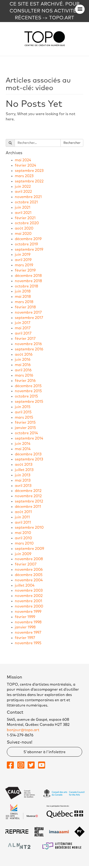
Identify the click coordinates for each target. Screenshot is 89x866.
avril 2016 (23, 370)
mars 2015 (24, 417)
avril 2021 (23, 213)
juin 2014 (22, 444)
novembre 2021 (28, 197)
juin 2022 (23, 186)
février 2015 (25, 422)
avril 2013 (23, 486)
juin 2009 (23, 554)
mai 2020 (23, 234)
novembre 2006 (29, 569)
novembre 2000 (29, 606)
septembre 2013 (29, 459)
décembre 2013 (28, 454)
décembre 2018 (28, 276)
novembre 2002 (29, 596)
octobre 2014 (26, 433)
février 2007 (26, 564)
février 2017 (25, 339)
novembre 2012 (28, 496)
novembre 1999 (28, 611)
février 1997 (25, 638)
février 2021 (25, 218)
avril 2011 (23, 522)
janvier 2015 (25, 428)
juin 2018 (23, 291)
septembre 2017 (29, 318)
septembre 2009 (29, 549)
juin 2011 (22, 517)
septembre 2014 (29, 438)
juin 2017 (22, 323)
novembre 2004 (29, 580)
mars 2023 (24, 176)
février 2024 (25, 165)
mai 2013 (23, 480)
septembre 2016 (29, 349)
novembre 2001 (28, 601)
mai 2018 (23, 296)
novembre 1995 (28, 643)
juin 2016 (22, 359)
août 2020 (24, 228)
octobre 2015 (26, 396)
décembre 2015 (28, 386)
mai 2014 (23, 449)
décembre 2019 (28, 239)
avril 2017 (23, 333)
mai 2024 (23, 160)
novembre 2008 (29, 559)
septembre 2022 (29, 181)
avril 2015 (23, 412)
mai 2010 (23, 533)
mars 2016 (24, 375)
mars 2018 (24, 302)
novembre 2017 (28, 312)
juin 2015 (22, 407)
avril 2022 (23, 191)
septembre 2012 (29, 501)
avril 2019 (23, 260)
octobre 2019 (26, 244)
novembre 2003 (29, 590)
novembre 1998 (28, 622)
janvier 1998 (25, 627)
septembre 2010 (29, 527)
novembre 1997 (28, 632)
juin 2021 (22, 207)
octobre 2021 (26, 202)
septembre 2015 (29, 401)
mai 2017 (23, 328)
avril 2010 (23, 538)
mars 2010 (24, 543)
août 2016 (23, 354)
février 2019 (25, 270)
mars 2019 (24, 265)
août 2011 (23, 512)
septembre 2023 (29, 171)
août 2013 (23, 464)
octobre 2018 (26, 286)
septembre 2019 (29, 249)
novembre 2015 (28, 391)
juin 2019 (22, 254)
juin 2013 (22, 475)
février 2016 (25, 381)
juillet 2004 (24, 585)
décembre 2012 (28, 491)
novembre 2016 (28, 344)
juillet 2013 (24, 470)
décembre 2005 (28, 575)
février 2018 (25, 307)
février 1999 (25, 617)
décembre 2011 (28, 506)
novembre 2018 (28, 281)
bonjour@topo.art (23, 730)
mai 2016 (23, 365)
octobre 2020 (27, 223)
